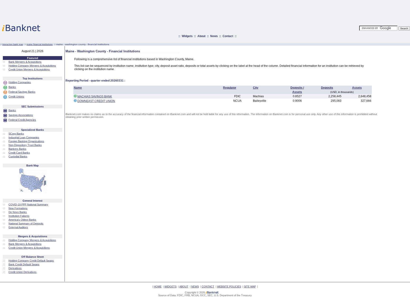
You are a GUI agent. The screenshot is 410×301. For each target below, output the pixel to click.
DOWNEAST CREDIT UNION (96, 101)
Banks (12, 87)
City (255, 87)
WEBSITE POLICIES (229, 286)
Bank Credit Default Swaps (24, 264)
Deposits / (297, 87)
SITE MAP (250, 286)
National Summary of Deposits (26, 223)
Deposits (327, 87)
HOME (158, 286)
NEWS (195, 286)
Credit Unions (16, 96)
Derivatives (15, 268)
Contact (228, 36)
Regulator (229, 87)
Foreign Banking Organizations (26, 141)
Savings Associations (21, 115)
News (214, 36)
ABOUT (183, 286)
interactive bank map (12, 44)
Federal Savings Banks (22, 91)
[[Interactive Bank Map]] (32, 192)
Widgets (187, 36)
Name (78, 87)
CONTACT (208, 286)
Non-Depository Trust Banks (25, 145)
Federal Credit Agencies (22, 119)
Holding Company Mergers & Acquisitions (32, 65)
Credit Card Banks (19, 152)
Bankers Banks (17, 148)
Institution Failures (19, 215)
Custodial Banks (18, 156)
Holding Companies (20, 82)
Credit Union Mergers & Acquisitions (29, 69)
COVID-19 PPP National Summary (28, 204)
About (201, 36)
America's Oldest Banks (22, 219)
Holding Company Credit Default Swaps (31, 260)
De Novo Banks (18, 212)
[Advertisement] (226, 10)
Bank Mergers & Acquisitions (25, 61)
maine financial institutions (40, 44)
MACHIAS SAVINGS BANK (94, 96)
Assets (357, 87)
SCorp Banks (16, 133)
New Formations (18, 208)
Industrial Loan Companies (24, 137)
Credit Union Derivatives (23, 272)
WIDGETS (170, 286)
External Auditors (18, 227)
